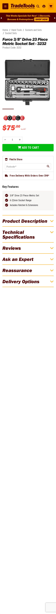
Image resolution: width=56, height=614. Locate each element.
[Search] (38, 6)
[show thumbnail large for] (28, 82)
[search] (48, 166)
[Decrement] (5, 139)
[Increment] (19, 139)
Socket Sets (11, 33)
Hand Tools (16, 30)
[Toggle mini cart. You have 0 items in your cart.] (51, 6)
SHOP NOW (41, 19)
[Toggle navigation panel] (5, 6)
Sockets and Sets (33, 30)
